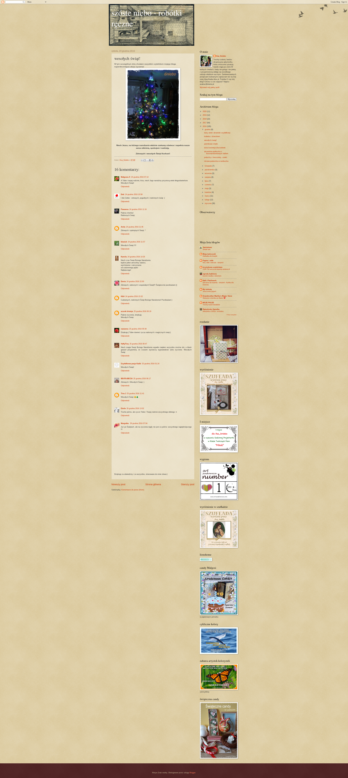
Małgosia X (125, 177)
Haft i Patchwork (209, 280)
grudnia (208, 129)
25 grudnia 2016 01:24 (150, 364)
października (210, 170)
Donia (123, 281)
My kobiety (207, 289)
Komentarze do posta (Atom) (132, 490)
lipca (207, 181)
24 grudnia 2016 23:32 (134, 296)
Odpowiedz (125, 187)
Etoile (123, 408)
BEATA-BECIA (127, 379)
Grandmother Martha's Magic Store (217, 296)
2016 (205, 126)
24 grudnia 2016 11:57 (136, 242)
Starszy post (187, 484)
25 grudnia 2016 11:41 (135, 393)
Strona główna (153, 484)
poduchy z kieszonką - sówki (215, 157)
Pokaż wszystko (232, 314)
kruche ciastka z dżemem (212, 276)
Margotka (125, 423)
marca (207, 196)
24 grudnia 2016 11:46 (134, 227)
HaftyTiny (125, 344)
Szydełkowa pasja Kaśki (131, 364)
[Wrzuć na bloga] (144, 160)
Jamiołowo (207, 247)
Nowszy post (118, 484)
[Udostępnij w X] (147, 160)
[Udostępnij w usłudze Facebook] (150, 160)
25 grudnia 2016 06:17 (142, 379)
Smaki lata (206, 249)
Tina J (123, 393)
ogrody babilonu (210, 274)
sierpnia (208, 177)
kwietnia (208, 192)
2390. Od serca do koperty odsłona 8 (216, 269)
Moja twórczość (209, 254)
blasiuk (124, 242)
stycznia (208, 203)
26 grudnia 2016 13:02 (135, 408)
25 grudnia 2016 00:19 (142, 311)
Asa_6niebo (221, 56)
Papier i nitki (208, 261)
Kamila (124, 257)
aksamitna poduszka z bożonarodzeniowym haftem (216, 152)
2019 (205, 115)
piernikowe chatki (211, 144)
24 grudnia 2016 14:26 (136, 257)
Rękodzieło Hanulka (211, 309)
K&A (123, 296)
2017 (205, 123)
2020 (205, 111)
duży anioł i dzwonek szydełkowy (217, 133)
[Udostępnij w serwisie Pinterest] (152, 160)
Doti (122, 194)
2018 (205, 119)
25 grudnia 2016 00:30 (138, 329)
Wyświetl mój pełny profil (209, 87)
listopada (208, 166)
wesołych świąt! (210, 140)
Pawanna (124, 209)
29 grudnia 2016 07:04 (138, 423)
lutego (207, 200)
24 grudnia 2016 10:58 (133, 194)
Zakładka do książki (210, 256)
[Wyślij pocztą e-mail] (142, 160)
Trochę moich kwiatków (211, 305)
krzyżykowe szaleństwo (212, 267)
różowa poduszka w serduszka (216, 161)
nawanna (124, 329)
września (208, 173)
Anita (123, 227)
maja (207, 188)
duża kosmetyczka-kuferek (215, 148)
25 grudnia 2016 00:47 (138, 344)
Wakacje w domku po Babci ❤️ (214, 298)
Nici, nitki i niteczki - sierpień (213, 263)
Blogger (192, 773)
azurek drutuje (127, 311)
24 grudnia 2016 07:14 (139, 177)
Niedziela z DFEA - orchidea (213, 311)
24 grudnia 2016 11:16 (138, 209)
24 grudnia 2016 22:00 (135, 281)
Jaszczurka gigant (209, 291)
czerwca (208, 185)
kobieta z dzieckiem (212, 136)
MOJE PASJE (208, 303)
